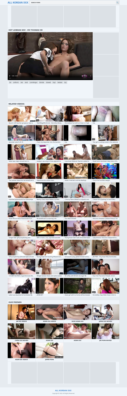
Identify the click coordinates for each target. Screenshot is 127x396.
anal (26, 82)
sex (22, 82)
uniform (16, 82)
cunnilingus (33, 82)
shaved (48, 82)
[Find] (117, 2)
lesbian (60, 82)
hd (10, 82)
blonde (41, 82)
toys (54, 82)
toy (65, 82)
